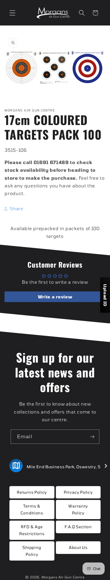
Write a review (55, 296)
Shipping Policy (31, 550)
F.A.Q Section (78, 526)
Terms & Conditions (32, 509)
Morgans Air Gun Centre (63, 577)
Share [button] (16, 208)
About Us (78, 547)
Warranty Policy (78, 509)
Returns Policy (32, 492)
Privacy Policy (78, 492)
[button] (12, 13)
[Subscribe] (92, 436)
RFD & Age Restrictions (31, 530)
